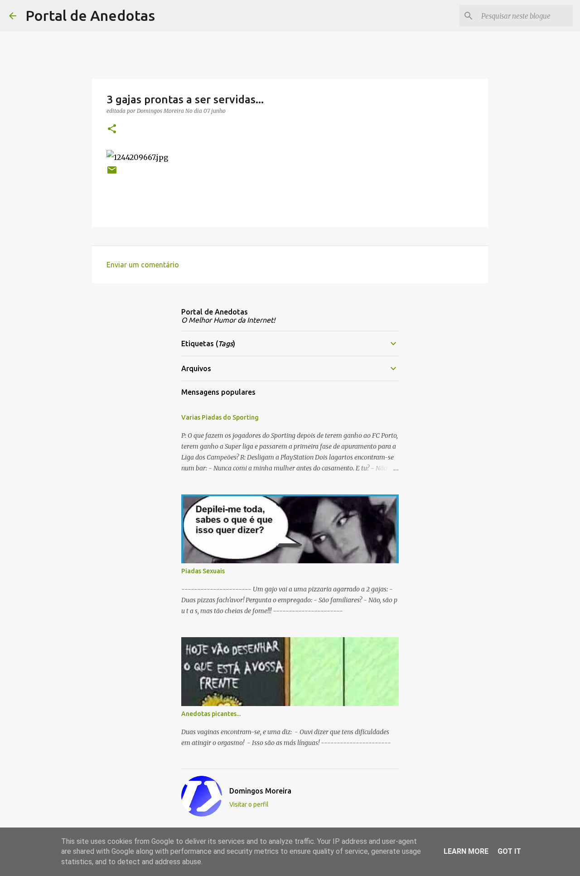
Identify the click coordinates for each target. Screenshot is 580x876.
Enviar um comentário (142, 265)
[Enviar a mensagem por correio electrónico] (111, 173)
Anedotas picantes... (211, 713)
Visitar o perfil (249, 804)
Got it (509, 851)
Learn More (466, 851)
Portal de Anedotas (90, 15)
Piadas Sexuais (203, 571)
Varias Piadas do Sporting (220, 417)
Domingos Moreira (260, 791)
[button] (111, 129)
